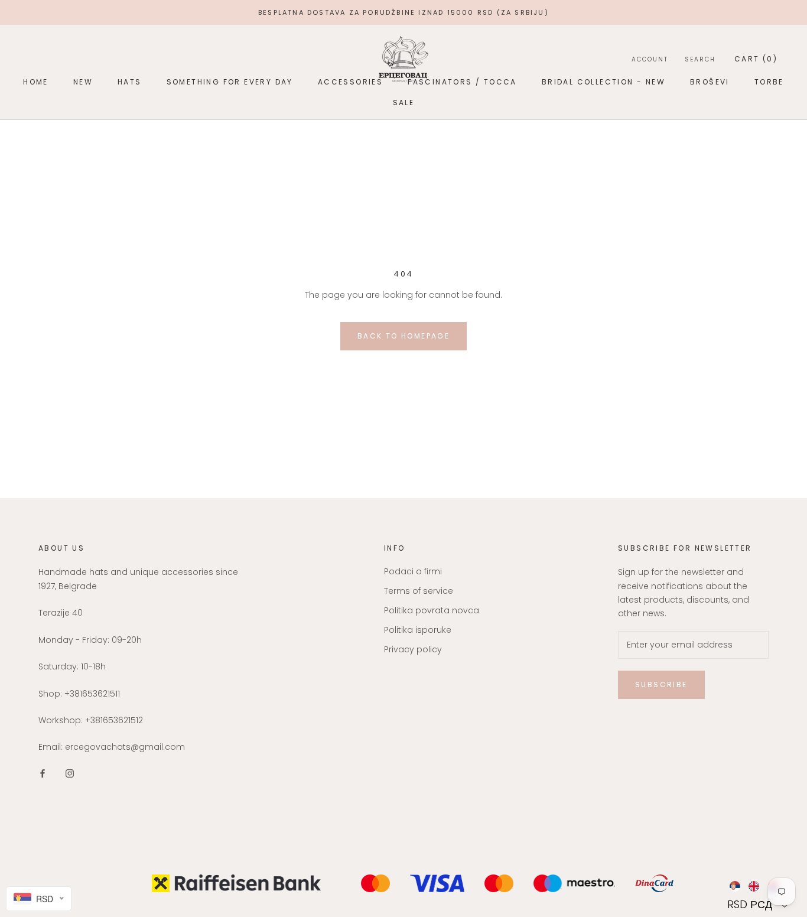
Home (35, 82)
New (83, 82)
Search (700, 59)
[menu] (758, 886)
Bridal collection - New (603, 82)
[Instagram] (70, 773)
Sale (404, 102)
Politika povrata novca (431, 610)
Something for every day (230, 82)
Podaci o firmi (413, 571)
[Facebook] (42, 773)
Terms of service (418, 591)
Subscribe (661, 684)
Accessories (350, 82)
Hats (130, 82)
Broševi (710, 82)
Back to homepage (403, 336)
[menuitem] (734, 886)
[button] (758, 904)
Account (650, 59)
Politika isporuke (417, 630)
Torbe (769, 82)
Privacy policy (413, 649)
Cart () (755, 59)
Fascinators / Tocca (462, 82)
